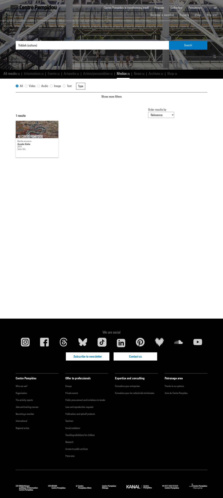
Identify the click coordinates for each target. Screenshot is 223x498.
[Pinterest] (140, 343)
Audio (44, 86)
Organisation (21, 393)
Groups (68, 386)
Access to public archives (76, 449)
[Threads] (63, 343)
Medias (123, 73)
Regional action (22, 428)
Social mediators (72, 428)
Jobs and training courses (27, 407)
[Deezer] (159, 343)
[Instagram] (25, 343)
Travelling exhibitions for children (80, 435)
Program (159, 7)
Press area (69, 455)
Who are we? (21, 386)
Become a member (164, 15)
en (215, 7)
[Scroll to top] (215, 490)
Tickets (184, 15)
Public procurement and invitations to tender (85, 400)
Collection (177, 7)
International (21, 421)
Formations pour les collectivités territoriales (134, 393)
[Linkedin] (121, 343)
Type (80, 86)
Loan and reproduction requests (79, 407)
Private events (71, 393)
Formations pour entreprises (127, 386)
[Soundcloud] (178, 343)
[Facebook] (44, 343)
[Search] (208, 5)
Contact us (135, 356)
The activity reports (24, 400)
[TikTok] (102, 343)
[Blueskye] (82, 343)
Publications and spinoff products (80, 414)
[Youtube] (197, 343)
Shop (199, 15)
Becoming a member (25, 414)
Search (188, 45)
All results (11, 73)
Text (69, 86)
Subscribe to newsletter (88, 356)
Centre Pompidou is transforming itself (128, 7)
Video (32, 86)
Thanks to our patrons (174, 386)
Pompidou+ (196, 7)
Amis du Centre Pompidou (176, 393)
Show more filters (111, 96)
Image (57, 86)
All (21, 86)
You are (212, 15)
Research (69, 442)
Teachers (69, 421)
